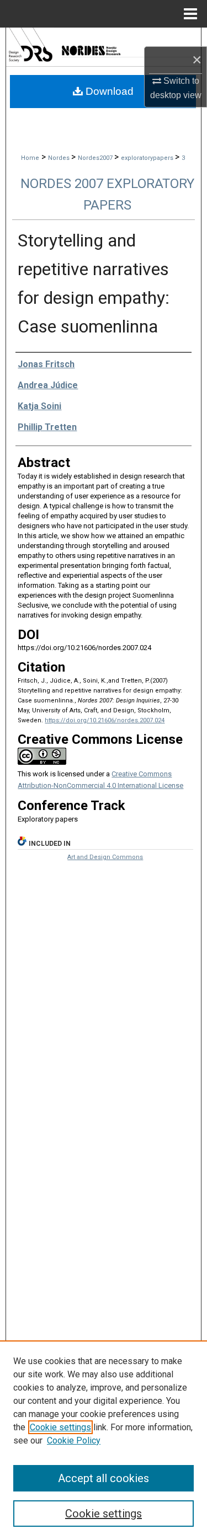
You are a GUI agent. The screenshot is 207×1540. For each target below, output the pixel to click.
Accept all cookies (103, 1478)
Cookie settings (60, 1427)
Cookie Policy (73, 1440)
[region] (103, 1440)
